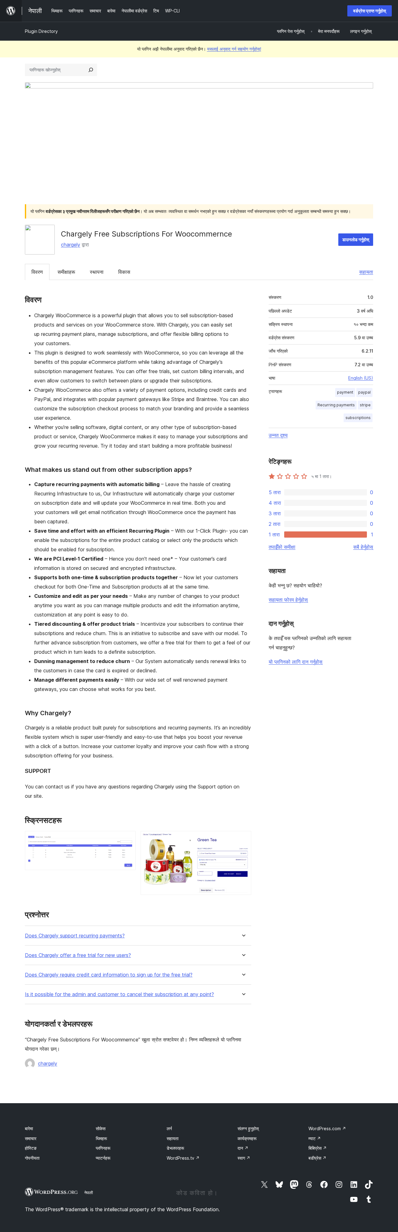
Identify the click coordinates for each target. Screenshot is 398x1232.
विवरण (37, 272)
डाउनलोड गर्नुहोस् (355, 239)
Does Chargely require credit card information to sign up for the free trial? (108, 975)
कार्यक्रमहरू (247, 1138)
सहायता (366, 272)
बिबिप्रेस (317, 1148)
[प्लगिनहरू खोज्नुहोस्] (91, 70)
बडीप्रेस (317, 1158)
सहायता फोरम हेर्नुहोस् (288, 600)
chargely (70, 244)
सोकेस (100, 1128)
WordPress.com (327, 1128)
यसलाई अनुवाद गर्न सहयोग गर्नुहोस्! (234, 49)
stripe (365, 405)
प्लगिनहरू (103, 1148)
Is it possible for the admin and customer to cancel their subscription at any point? (119, 994)
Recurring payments (336, 405)
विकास (124, 272)
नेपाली (88, 1192)
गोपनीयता (32, 1158)
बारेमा (29, 1128)
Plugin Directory (41, 31)
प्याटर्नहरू (103, 1158)
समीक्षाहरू (66, 272)
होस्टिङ (31, 1148)
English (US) (360, 378)
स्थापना (97, 272)
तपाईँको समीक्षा (282, 547)
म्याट (314, 1138)
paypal (364, 392)
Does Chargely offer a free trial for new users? (78, 955)
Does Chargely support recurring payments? (75, 936)
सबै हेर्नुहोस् (363, 547)
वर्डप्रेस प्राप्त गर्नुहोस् (369, 10)
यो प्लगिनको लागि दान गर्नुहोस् (295, 662)
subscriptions (358, 417)
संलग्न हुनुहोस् (248, 1128)
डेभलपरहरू (175, 1148)
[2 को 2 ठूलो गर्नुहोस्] (243, 839)
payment (345, 392)
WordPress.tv (183, 1158)
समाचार (30, 1138)
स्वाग (244, 1158)
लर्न (169, 1128)
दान (243, 1148)
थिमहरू (101, 1138)
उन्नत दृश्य (278, 435)
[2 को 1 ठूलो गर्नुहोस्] (127, 839)
